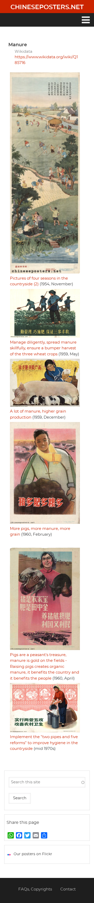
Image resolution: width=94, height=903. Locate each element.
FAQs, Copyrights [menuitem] (35, 889)
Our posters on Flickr (33, 854)
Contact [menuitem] (68, 889)
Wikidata (23, 52)
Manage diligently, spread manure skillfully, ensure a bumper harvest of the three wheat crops (43, 348)
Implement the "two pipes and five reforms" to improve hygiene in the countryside (44, 743)
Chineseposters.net (47, 7)
